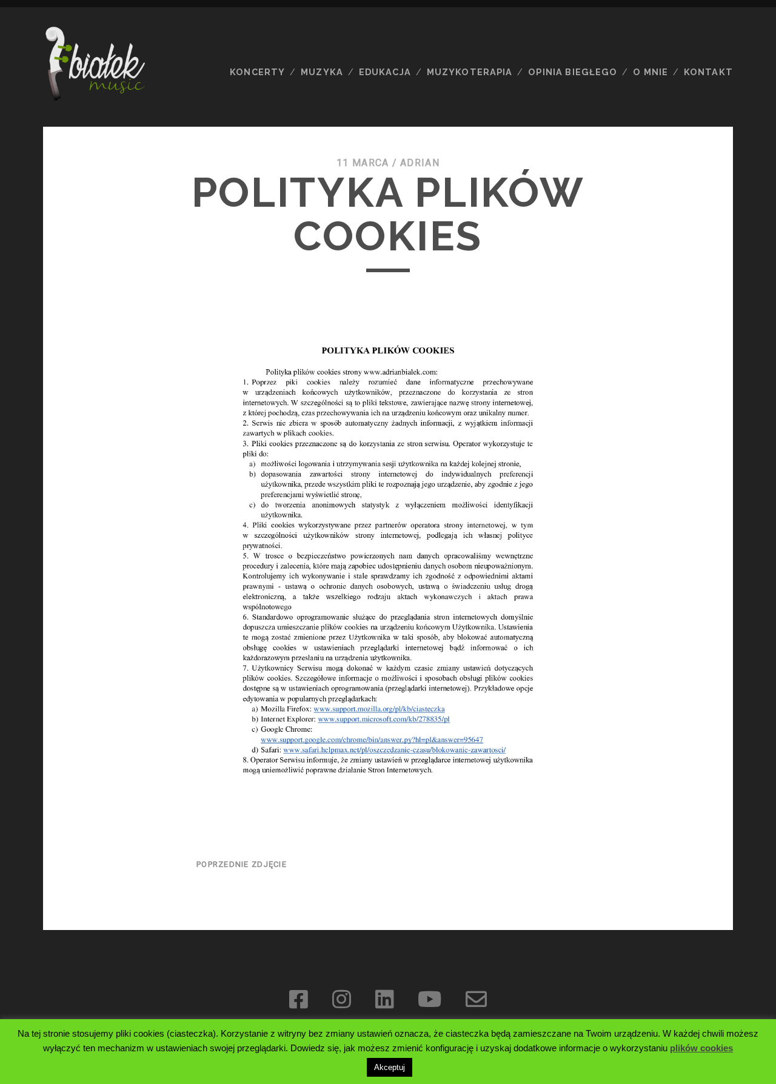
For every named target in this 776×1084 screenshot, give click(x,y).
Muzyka (322, 72)
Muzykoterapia (470, 72)
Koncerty (257, 72)
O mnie (650, 72)
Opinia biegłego (572, 72)
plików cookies (701, 1048)
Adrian (420, 163)
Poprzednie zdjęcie (241, 864)
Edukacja (385, 72)
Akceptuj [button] (389, 1067)
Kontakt (708, 72)
